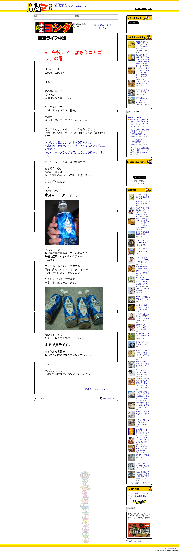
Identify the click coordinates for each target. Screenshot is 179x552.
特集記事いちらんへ (110, 398)
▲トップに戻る (40, 398)
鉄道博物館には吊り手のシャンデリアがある (142, 405)
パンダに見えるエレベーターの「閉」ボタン (142, 242)
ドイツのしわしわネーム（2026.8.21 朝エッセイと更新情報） (142, 317)
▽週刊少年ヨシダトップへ (95, 389)
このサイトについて (59, 4)
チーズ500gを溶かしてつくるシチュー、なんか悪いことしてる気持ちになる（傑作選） (142, 72)
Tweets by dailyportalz (133, 541)
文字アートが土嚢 (142, 455)
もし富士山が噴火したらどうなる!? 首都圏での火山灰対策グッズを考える (142, 396)
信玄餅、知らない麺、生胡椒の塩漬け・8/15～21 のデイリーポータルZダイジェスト (140, 123)
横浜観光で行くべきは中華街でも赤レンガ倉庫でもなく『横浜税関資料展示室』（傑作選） (142, 60)
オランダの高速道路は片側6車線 (142, 233)
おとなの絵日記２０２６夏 (142, 250)
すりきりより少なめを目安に (142, 413)
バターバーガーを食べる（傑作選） (142, 82)
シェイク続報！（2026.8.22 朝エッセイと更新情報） (139, 142)
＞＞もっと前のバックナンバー (139, 483)
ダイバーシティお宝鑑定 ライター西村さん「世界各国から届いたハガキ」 (142, 281)
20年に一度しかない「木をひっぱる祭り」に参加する (142, 422)
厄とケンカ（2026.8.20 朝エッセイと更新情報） (142, 372)
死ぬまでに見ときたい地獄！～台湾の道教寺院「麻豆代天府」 (142, 475)
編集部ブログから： (135, 117)
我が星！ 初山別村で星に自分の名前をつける (142, 307)
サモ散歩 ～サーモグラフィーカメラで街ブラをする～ (142, 432)
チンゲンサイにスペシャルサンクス (142, 335)
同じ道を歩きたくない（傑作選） (142, 91)
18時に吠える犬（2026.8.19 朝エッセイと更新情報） (142, 440)
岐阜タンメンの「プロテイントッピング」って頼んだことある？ (142, 354)
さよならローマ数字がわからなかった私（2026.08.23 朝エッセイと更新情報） (140, 133)
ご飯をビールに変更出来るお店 (142, 289)
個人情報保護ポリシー (172, 548)
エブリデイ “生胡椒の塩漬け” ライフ (143, 298)
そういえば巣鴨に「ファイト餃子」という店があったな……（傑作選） (142, 269)
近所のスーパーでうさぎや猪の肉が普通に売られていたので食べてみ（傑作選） (142, 383)
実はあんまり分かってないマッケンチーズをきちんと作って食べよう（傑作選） (142, 46)
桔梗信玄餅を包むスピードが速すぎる (142, 364)
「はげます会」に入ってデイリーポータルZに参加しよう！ (139, 496)
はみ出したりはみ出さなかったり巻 (142, 465)
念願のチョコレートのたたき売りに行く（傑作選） (142, 327)
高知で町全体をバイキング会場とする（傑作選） (142, 448)
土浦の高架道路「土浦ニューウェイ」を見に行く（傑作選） (142, 101)
